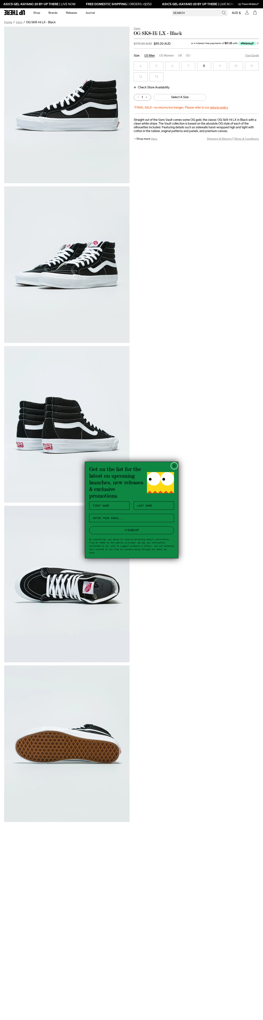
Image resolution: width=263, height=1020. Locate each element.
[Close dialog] (174, 466)
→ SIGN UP (131, 530)
